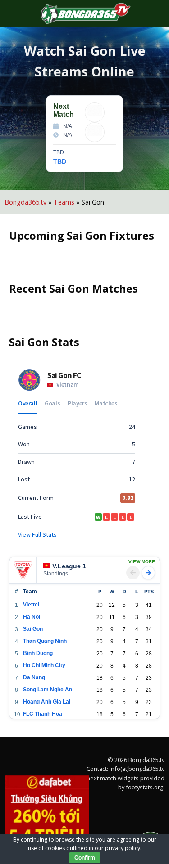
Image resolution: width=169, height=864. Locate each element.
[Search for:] (149, 13)
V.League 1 (27, 557)
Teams (64, 202)
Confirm (84, 858)
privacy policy (122, 848)
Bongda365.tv (25, 202)
